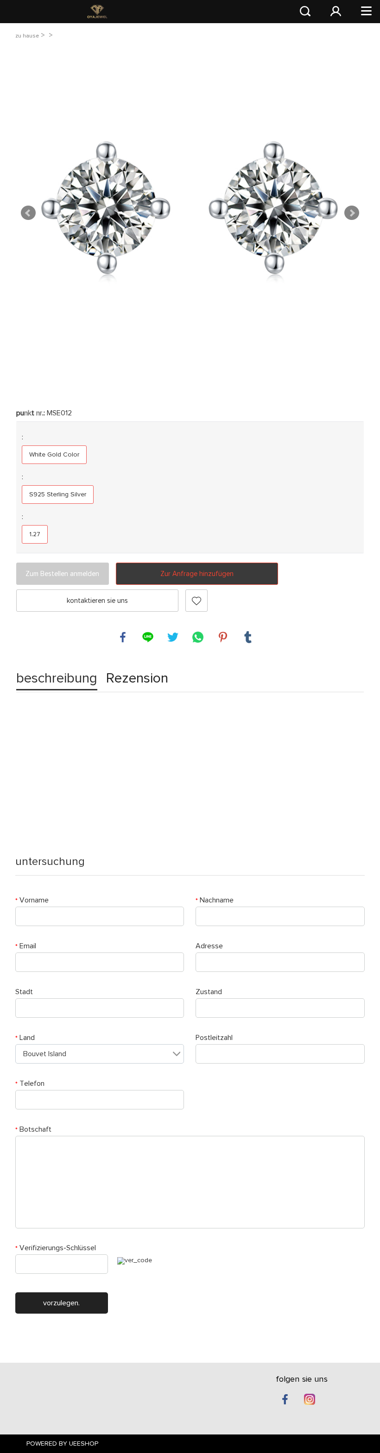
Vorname (32, 900)
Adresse (209, 946)
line (148, 637)
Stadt (24, 992)
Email (25, 946)
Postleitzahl (214, 1037)
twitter (173, 637)
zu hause (27, 35)
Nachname (215, 900)
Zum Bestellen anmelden (62, 573)
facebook (123, 637)
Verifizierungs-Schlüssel (55, 1248)
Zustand (209, 992)
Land (25, 1037)
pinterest (223, 637)
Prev (28, 213)
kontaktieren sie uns (97, 600)
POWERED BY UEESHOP (62, 1443)
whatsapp (198, 637)
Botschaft (33, 1129)
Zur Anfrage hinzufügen (197, 573)
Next (351, 213)
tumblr (248, 637)
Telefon (29, 1083)
